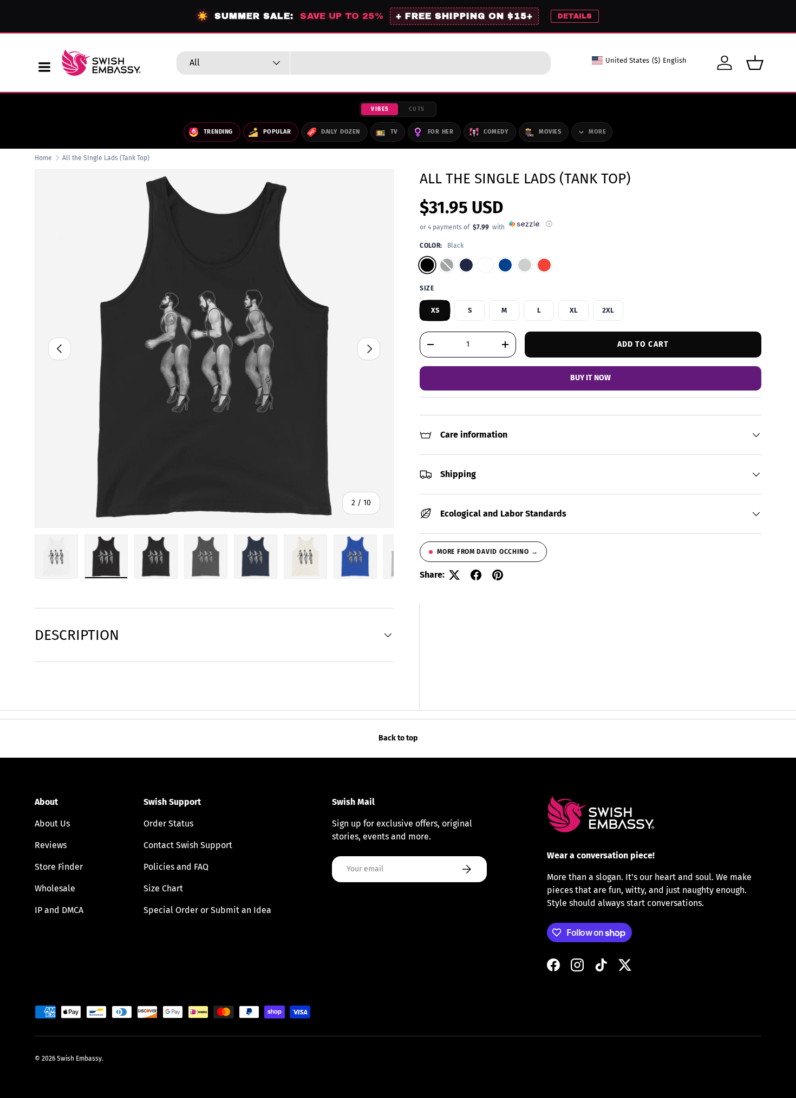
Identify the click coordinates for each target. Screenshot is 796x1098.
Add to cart (643, 344)
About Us (52, 823)
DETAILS (575, 16)
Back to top (398, 738)
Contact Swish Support (187, 845)
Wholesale (55, 888)
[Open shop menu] (44, 67)
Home (43, 158)
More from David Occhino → (487, 551)
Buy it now (590, 377)
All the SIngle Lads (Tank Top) (105, 158)
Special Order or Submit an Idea (207, 910)
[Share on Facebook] (476, 575)
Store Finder (59, 867)
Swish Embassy (79, 1058)
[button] (755, 63)
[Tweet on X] (454, 575)
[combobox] (364, 63)
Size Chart (163, 888)
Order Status (168, 823)
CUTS (417, 109)
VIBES (380, 109)
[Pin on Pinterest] (497, 575)
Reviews (51, 845)
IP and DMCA (59, 910)
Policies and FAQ (175, 867)
